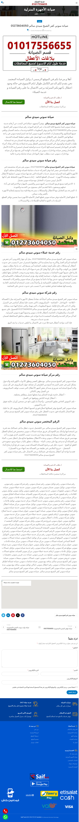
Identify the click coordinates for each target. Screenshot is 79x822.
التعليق (75, 648)
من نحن (36, 729)
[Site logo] (40, 3)
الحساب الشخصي (73, 760)
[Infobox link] (59, 704)
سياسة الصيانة (74, 739)
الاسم (75, 670)
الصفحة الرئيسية (73, 767)
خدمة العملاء (71, 726)
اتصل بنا (75, 742)
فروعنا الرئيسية (34, 732)
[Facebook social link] (23, 615)
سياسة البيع (74, 736)
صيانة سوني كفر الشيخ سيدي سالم (60, 123)
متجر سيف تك (74, 754)
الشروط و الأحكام (73, 729)
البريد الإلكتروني (33, 670)
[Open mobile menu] (77, 3)
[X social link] (18, 615)
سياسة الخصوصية (73, 732)
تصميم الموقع (35, 739)
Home (42, 13)
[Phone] (5, 811)
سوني (36, 13)
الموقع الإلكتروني (72, 678)
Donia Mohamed (36, 30)
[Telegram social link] (3, 615)
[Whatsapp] (5, 817)
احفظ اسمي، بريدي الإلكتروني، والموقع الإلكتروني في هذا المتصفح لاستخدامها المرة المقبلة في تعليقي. (44, 687)
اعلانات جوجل (35, 742)
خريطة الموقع (35, 736)
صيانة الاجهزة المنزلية (72, 757)
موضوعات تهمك (73, 763)
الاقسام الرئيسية (69, 750)
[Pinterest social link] (13, 615)
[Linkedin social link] (8, 615)
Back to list (39, 627)
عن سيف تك (32, 726)
